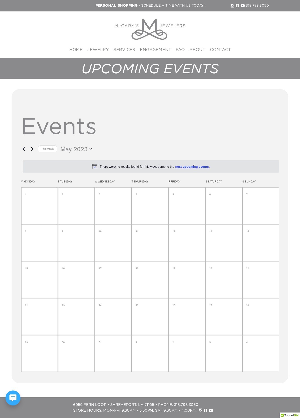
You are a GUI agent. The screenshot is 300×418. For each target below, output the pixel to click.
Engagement (155, 50)
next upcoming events (192, 166)
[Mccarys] (150, 29)
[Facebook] (237, 5)
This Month (48, 148)
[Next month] (32, 148)
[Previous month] (23, 148)
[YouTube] (242, 5)
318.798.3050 (257, 5)
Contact (220, 50)
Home (76, 50)
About (197, 50)
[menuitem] (76, 50)
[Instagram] (232, 5)
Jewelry (98, 50)
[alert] (151, 166)
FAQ (180, 50)
